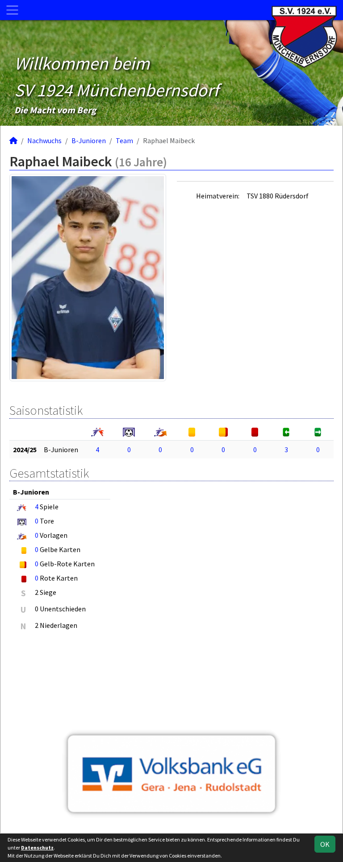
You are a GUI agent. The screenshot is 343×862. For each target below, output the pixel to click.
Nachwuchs (44, 140)
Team (124, 140)
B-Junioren (88, 140)
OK (325, 844)
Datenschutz (37, 847)
